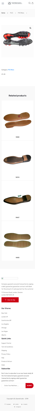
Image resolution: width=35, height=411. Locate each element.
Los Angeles (5, 324)
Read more (18, 267)
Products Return (6, 361)
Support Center (6, 343)
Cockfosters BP (6, 320)
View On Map (11, 300)
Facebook (8, 404)
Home (3, 13)
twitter (17, 404)
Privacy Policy (5, 354)
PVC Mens (21, 13)
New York (4, 313)
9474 (17, 177)
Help (2, 358)
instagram (18, 406)
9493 (17, 258)
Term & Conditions (7, 347)
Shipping (4, 350)
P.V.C (11, 13)
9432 (17, 137)
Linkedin (25, 404)
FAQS (3, 365)
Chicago (4, 328)
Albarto (3, 335)
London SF (4, 317)
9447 (17, 217)
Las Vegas (4, 331)
